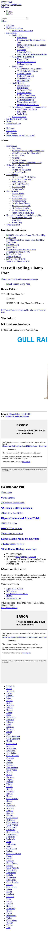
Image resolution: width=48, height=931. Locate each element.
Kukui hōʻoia (22, 59)
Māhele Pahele (23, 85)
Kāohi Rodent (18, 83)
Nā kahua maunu (24, 92)
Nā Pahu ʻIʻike (23, 47)
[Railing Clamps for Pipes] (12, 544)
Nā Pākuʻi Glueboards (26, 97)
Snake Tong (22, 114)
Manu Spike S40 (13, 256)
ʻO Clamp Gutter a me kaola (17, 507)
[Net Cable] (6, 492)
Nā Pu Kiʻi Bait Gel (25, 76)
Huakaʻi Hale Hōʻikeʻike (22, 30)
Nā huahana (11, 33)
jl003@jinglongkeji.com (25, 556)
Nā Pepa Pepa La (24, 64)
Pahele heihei (22, 88)
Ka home (10, 26)
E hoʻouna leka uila (9, 607)
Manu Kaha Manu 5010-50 (17, 261)
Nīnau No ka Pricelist (10, 584)
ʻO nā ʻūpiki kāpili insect (27, 71)
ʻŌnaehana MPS (19, 116)
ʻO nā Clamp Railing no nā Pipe (19, 549)
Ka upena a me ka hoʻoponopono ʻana (28, 151)
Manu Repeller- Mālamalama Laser (32, 54)
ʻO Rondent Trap (24, 90)
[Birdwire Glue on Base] (12, 533)
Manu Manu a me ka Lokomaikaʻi (31, 45)
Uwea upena (8, 497)
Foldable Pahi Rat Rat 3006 (18, 252)
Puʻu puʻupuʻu (23, 81)
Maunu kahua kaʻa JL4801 (20, 414)
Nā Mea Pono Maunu (26, 95)
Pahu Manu (22, 38)
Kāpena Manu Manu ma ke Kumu (20, 538)
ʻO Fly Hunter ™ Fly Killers (29, 69)
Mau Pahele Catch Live (27, 109)
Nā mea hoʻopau (24, 52)
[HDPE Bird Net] (9, 523)
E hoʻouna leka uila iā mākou (13, 310)
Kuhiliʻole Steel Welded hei (17, 416)
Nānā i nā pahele (24, 73)
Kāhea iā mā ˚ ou (13, 124)
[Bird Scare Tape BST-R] (12, 513)
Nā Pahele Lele (23, 78)
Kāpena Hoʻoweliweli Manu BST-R (20, 518)
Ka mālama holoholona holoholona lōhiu (29, 107)
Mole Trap (21, 112)
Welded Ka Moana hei (26, 61)
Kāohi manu (17, 35)
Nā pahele (21, 49)
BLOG (9, 121)
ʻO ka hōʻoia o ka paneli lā (23, 57)
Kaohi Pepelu (17, 66)
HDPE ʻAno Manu (11, 528)
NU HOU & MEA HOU (17, 119)
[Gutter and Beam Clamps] (13, 503)
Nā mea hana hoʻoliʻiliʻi (27, 102)
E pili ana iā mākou (14, 28)
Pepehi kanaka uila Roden (28, 104)
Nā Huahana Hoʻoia (25, 100)
